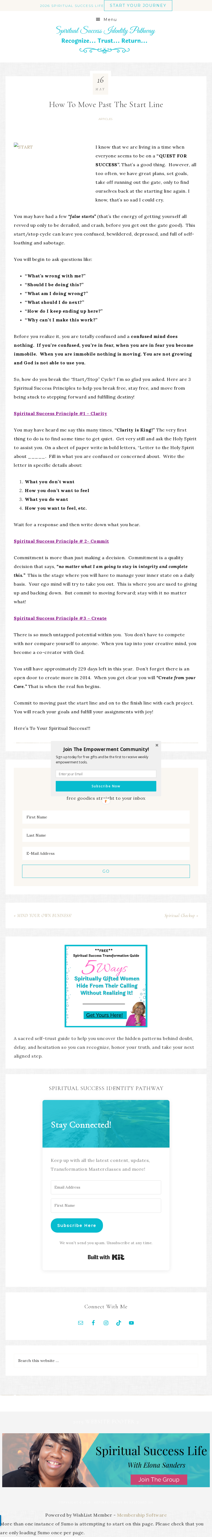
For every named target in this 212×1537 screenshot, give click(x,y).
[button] (106, 749)
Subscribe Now (106, 786)
